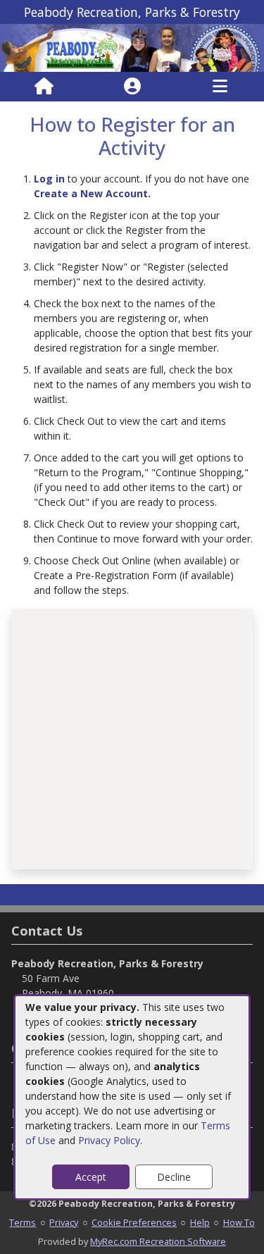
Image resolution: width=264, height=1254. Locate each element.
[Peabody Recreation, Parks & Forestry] (132, 47)
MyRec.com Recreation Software (158, 1241)
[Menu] (220, 86)
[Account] (132, 86)
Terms (22, 1222)
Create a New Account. (92, 193)
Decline (174, 1177)
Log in (49, 178)
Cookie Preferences (134, 1222)
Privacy (63, 1222)
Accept (90, 1177)
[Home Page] (44, 86)
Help (200, 1222)
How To (239, 1222)
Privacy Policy (109, 1140)
